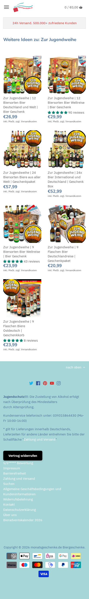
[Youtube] (52, 383)
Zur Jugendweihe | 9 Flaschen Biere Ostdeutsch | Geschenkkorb (18, 328)
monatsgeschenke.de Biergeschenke (57, 547)
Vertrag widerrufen (22, 456)
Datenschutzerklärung (19, 510)
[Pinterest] (45, 383)
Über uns (10, 515)
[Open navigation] (6, 7)
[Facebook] (38, 383)
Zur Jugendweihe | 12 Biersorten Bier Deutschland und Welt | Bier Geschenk (20, 105)
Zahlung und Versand (40, 439)
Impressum (11, 468)
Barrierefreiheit (14, 473)
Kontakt (9, 504)
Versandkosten (29, 121)
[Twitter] (31, 383)
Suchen (8, 484)
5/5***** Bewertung (18, 463)
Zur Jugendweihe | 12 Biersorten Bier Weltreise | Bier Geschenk (66, 102)
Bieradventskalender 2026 (22, 520)
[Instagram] (59, 383)
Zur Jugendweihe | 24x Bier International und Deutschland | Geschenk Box (66, 179)
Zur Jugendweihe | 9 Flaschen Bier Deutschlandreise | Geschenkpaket (63, 254)
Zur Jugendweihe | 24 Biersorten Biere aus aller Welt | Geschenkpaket (22, 177)
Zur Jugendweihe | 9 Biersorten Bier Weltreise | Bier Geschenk (21, 251)
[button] (58, 112)
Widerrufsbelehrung (18, 499)
